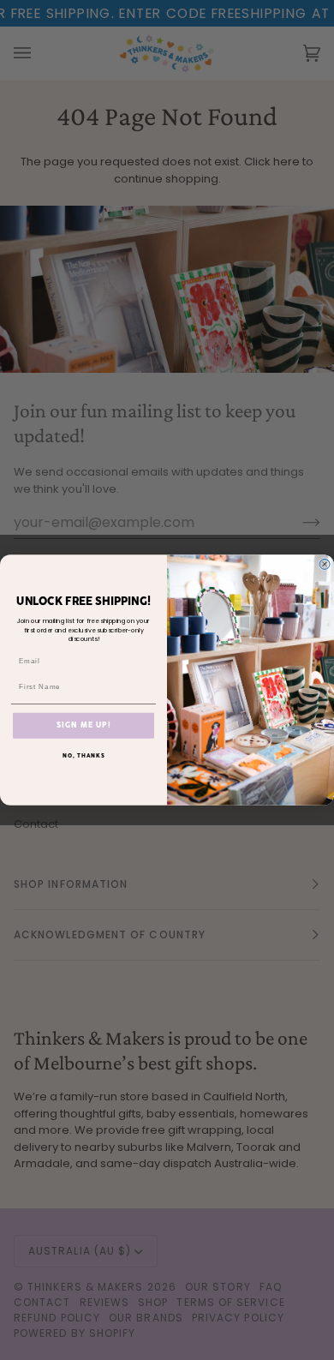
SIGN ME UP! (83, 725)
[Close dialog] (324, 564)
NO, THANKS (84, 755)
